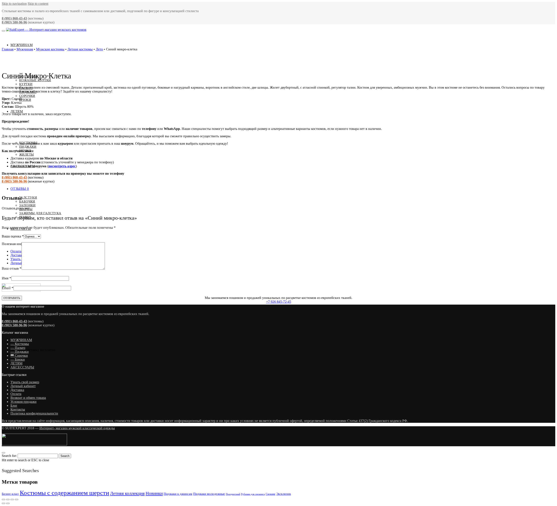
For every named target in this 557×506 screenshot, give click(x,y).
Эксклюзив (283, 494)
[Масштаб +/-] (3, 499)
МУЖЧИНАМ (21, 340)
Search (64, 456)
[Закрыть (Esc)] (16, 499)
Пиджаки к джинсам (178, 494)
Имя (6, 278)
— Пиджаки (19, 351)
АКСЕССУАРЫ (22, 367)
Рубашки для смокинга (253, 494)
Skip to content (38, 3)
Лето (99, 49)
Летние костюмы (80, 49)
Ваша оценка (13, 236)
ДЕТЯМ (16, 363)
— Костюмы (19, 344)
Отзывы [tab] (19, 189)
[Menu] (3, 31)
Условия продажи (23, 401)
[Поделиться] (12, 499)
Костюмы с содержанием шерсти (64, 492)
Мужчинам (25, 49)
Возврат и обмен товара (28, 398)
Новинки (154, 493)
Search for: (9, 456)
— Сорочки (19, 355)
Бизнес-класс (10, 494)
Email (7, 288)
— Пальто (17, 348)
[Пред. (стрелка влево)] (3, 503)
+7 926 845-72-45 (278, 302)
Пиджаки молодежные (209, 494)
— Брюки (17, 359)
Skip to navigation (14, 3)
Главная (7, 49)
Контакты (17, 409)
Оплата (15, 394)
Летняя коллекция (127, 493)
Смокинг (270, 494)
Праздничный (233, 494)
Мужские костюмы (50, 49)
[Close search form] (3, 452)
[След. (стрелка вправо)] (8, 503)
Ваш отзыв (12, 268)
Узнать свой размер (24, 382)
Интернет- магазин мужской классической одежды (77, 428)
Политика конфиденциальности (34, 413)
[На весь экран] (8, 499)
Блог (13, 405)
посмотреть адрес (62, 166)
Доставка (17, 390)
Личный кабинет (23, 386)
